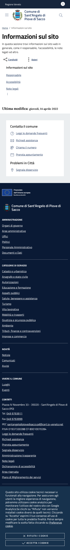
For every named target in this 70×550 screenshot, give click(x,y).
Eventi (6, 390)
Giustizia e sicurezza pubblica (19, 320)
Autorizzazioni (10, 282)
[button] (13, 4)
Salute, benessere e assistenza (19, 298)
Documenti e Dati (12, 253)
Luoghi (6, 384)
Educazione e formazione (16, 288)
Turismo (6, 304)
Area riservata (10, 472)
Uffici (5, 236)
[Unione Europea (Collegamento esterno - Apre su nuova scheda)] (35, 193)
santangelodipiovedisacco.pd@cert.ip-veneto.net (35, 424)
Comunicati (8, 360)
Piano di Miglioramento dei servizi (21, 477)
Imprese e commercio (14, 336)
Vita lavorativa (10, 309)
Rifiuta (37, 535)
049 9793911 (14, 413)
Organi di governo (12, 225)
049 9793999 (14, 419)
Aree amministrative (14, 231)
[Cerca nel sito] (61, 15)
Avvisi (5, 366)
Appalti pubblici (11, 293)
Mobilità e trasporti (13, 315)
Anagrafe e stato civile (15, 277)
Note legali (8, 461)
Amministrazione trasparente (19, 455)
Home (5, 28)
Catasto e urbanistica (14, 271)
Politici (6, 242)
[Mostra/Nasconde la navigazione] (7, 15)
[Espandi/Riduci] (35, 94)
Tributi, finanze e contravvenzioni (21, 331)
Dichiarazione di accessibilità (18, 466)
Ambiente (7, 325)
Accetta (38, 543)
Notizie (6, 355)
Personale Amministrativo (17, 247)
